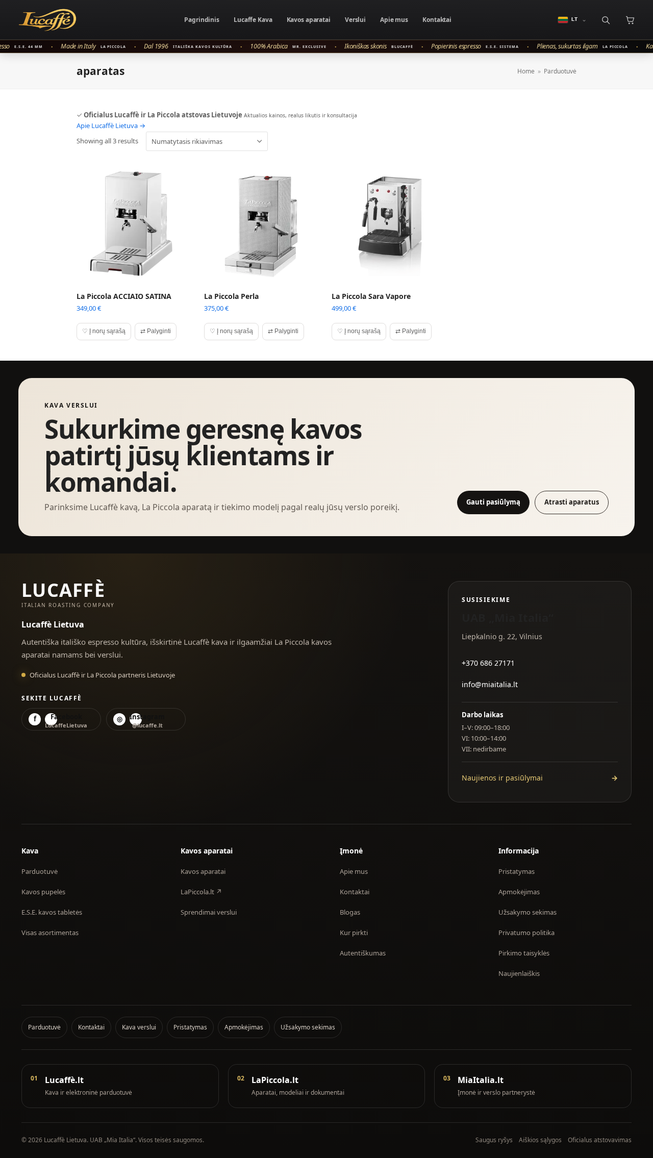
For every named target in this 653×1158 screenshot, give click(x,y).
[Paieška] (605, 20)
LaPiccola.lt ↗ (201, 891)
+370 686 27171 (488, 663)
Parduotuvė (39, 871)
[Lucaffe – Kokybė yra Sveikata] (47, 20)
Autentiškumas (363, 953)
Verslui (355, 19)
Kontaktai (436, 19)
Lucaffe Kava (253, 19)
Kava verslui (139, 1027)
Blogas (350, 912)
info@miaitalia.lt (490, 684)
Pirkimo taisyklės (523, 953)
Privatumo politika (526, 932)
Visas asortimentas (50, 932)
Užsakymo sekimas (527, 912)
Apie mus (394, 19)
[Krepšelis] (630, 20)
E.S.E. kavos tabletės (51, 912)
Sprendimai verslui (209, 912)
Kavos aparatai (309, 19)
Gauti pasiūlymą (493, 502)
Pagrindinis (201, 19)
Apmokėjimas (519, 891)
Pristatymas (516, 871)
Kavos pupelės (43, 891)
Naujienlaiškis (519, 973)
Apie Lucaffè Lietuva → (111, 125)
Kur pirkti (354, 932)
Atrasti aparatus (571, 502)
